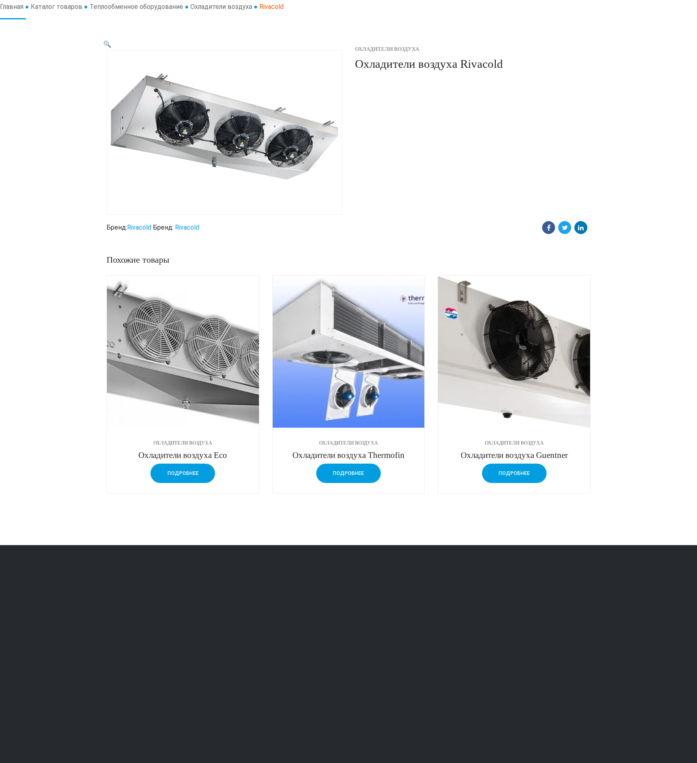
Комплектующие (258, 635)
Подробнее (182, 473)
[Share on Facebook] (548, 227)
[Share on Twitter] (564, 227)
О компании (374, 635)
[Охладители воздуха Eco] (183, 352)
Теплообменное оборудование (136, 6)
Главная (11, 6)
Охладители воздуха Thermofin (348, 455)
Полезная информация (391, 657)
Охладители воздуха (221, 6)
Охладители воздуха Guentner (514, 455)
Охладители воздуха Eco (182, 455)
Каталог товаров (56, 6)
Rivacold (139, 227)
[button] (107, 44)
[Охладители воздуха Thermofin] (349, 352)
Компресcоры (253, 700)
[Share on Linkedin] (580, 227)
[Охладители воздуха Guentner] (514, 352)
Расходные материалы (266, 657)
